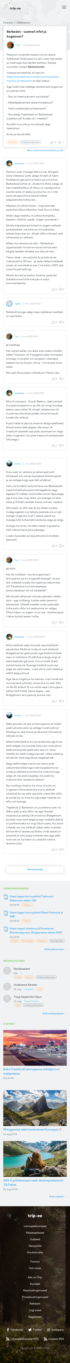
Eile (16, 973)
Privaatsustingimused (35, 1297)
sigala (17, 303)
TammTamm (31, 1001)
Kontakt (35, 1284)
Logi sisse (35, 1310)
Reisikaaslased (35, 1232)
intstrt (17, 463)
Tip (18, 45)
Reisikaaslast (22, 968)
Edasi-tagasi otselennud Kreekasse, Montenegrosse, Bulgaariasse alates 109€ (36, 930)
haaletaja (19, 163)
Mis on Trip (35, 1277)
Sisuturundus (35, 1252)
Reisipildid (35, 1246)
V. (21, 973)
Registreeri (35, 1317)
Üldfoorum (23, 22)
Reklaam (35, 1303)
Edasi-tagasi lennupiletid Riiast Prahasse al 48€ (36, 914)
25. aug (17, 989)
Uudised (35, 1239)
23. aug (17, 1001)
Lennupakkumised (35, 1226)
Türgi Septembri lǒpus (28, 997)
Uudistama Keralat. (25, 984)
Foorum (8, 22)
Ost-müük (35, 1268)
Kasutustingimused (35, 1290)
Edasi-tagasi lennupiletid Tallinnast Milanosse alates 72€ (31, 898)
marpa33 (29, 989)
